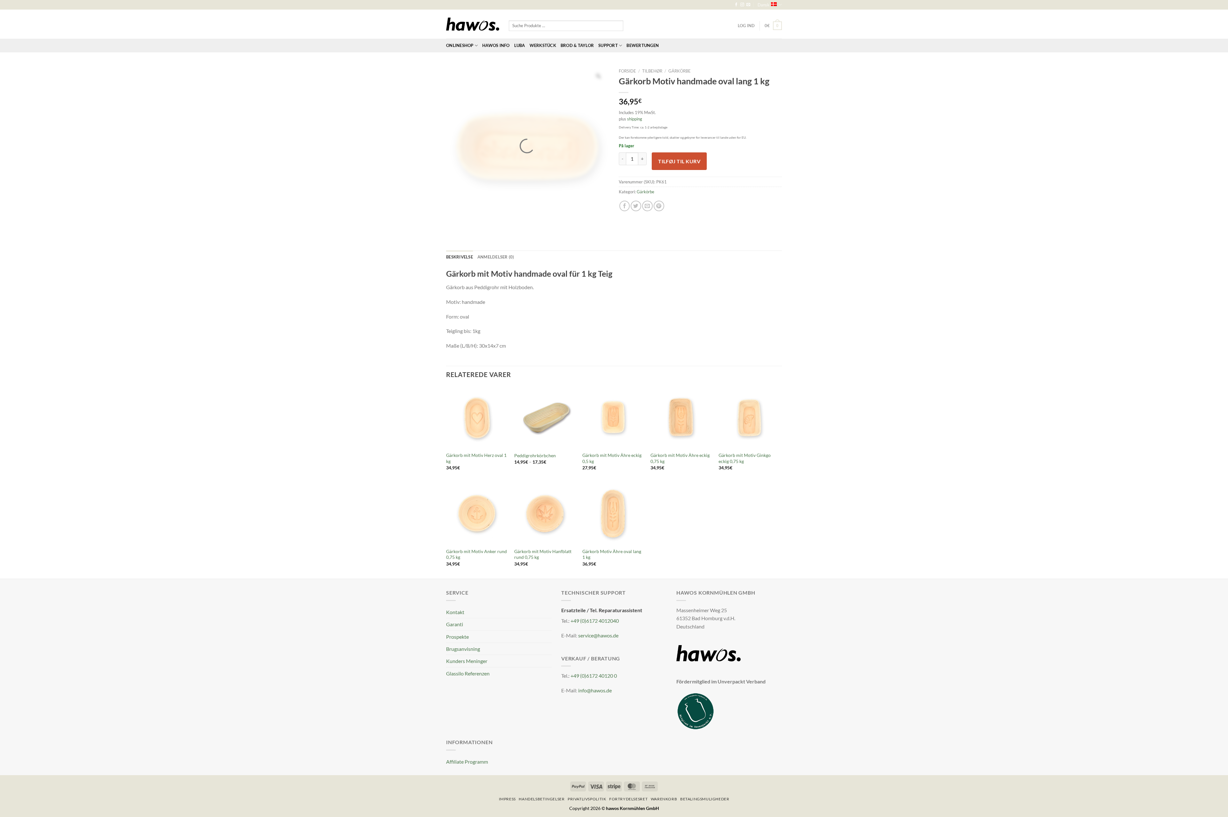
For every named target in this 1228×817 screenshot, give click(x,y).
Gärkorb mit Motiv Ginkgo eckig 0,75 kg (745, 458)
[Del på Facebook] (624, 206)
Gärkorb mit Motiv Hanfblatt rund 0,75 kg (542, 554)
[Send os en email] (748, 5)
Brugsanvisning (463, 649)
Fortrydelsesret (628, 799)
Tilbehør (652, 70)
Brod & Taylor (577, 45)
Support (608, 45)
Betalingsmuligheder (704, 799)
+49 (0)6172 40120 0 (594, 676)
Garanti (454, 624)
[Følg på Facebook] (736, 5)
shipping (634, 118)
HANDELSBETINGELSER (541, 799)
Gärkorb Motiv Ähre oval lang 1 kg (611, 554)
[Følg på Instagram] (742, 5)
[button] (773, 26)
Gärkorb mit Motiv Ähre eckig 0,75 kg (680, 458)
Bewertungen (642, 45)
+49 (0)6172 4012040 (595, 621)
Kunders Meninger (466, 661)
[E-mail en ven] (647, 206)
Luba (519, 45)
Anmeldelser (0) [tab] (495, 256)
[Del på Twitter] (636, 206)
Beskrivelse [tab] (459, 256)
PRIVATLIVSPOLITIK (587, 799)
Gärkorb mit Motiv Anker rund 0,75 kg (476, 554)
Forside (627, 70)
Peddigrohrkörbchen (535, 455)
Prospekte (457, 637)
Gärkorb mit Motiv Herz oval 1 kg (476, 458)
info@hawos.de (595, 690)
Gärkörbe (679, 70)
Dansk (763, 4)
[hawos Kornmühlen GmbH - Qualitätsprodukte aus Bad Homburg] (472, 24)
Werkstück (543, 45)
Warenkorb (664, 799)
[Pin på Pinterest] (659, 206)
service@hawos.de (598, 635)
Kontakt (455, 612)
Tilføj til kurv (679, 161)
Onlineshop (460, 45)
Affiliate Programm (467, 762)
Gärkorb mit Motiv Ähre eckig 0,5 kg (612, 458)
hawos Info (496, 45)
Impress (507, 799)
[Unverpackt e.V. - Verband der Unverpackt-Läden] (695, 710)
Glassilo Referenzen (468, 673)
